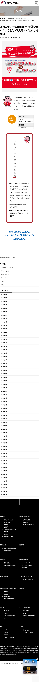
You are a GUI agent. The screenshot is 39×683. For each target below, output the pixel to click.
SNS (1, 626)
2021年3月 (4, 446)
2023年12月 (4, 360)
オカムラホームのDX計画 (10, 529)
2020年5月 (4, 481)
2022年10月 (4, 394)
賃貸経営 (25, 522)
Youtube (6, 634)
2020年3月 (4, 488)
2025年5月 (4, 329)
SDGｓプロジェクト (5, 274)
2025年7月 (4, 325)
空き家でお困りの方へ (28, 524)
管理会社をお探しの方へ (10, 565)
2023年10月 (4, 363)
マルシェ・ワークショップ (7, 267)
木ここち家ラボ (26, 563)
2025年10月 (4, 318)
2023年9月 (4, 367)
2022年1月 (4, 415)
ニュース (2, 607)
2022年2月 (4, 412)
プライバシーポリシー (28, 632)
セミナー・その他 (5, 271)
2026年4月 (4, 308)
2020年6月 (4, 477)
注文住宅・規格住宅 (27, 565)
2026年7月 (4, 298)
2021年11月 (4, 419)
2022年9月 (4, 398)
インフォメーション (8, 611)
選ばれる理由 (7, 563)
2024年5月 (4, 349)
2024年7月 (4, 346)
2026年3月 (4, 311)
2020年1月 (4, 495)
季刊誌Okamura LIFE (29, 615)
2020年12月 (4, 457)
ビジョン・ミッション (8, 520)
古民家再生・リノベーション (26, 576)
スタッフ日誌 (26, 611)
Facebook (6, 630)
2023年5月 (4, 377)
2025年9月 (4, 322)
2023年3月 (4, 384)
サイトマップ (26, 630)
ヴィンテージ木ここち (28, 579)
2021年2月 (4, 450)
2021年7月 (4, 432)
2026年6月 (4, 301)
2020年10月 (4, 464)
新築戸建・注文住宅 (23, 559)
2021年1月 (4, 453)
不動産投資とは (7, 551)
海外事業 (22, 588)
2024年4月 (4, 353)
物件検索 (6, 594)
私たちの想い (7, 522)
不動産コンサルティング (25, 516)
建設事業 (22, 545)
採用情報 (6, 534)
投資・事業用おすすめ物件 (10, 548)
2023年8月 (4, 370)
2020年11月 (4, 460)
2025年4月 (4, 332)
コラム (24, 613)
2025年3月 (4, 336)
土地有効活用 (26, 520)
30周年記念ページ (8, 536)
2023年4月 (4, 381)
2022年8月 (4, 401)
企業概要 (6, 524)
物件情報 (6, 591)
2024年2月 (4, 356)
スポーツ (12, 257)
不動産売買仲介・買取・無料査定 (8, 588)
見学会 (3, 285)
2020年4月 (4, 484)
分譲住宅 (24, 567)
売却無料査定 (7, 596)
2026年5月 (4, 305)
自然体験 (3, 281)
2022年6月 (4, 405)
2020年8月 (4, 470)
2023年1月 (4, 388)
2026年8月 (4, 294)
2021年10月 (4, 422)
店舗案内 (6, 527)
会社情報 (2, 516)
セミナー (6, 618)
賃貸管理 (2, 559)
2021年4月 (4, 443)
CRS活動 (6, 531)
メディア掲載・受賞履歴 (9, 615)
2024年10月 (4, 343)
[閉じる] (37, 659)
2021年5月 (4, 439)
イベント (6, 613)
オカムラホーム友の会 (9, 637)
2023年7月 (4, 374)
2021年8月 (4, 429)
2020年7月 (4, 474)
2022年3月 (4, 408)
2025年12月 (4, 315)
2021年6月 (4, 436)
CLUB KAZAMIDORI (9, 599)
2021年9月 (4, 426)
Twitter (6, 632)
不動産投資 (3, 545)
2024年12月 (4, 339)
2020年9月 (4, 467)
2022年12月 (4, 391)
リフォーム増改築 (4, 576)
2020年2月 (4, 491)
